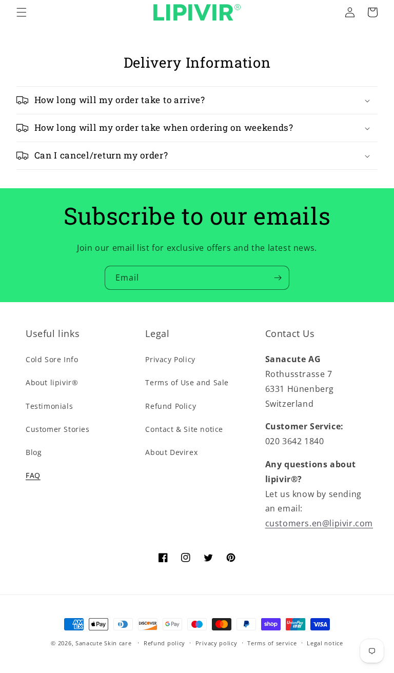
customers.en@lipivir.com (319, 523)
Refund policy (164, 643)
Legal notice (325, 643)
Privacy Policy (170, 359)
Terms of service (272, 643)
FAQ (33, 475)
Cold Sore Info (52, 359)
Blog (34, 452)
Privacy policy (216, 643)
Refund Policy (170, 406)
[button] (21, 12)
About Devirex (171, 452)
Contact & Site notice (184, 429)
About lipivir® (52, 382)
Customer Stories (58, 429)
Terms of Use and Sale (187, 382)
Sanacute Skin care (103, 643)
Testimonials (49, 406)
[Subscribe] (277, 278)
